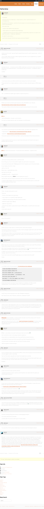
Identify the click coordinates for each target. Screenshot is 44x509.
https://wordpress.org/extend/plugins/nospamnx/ (16, 133)
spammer (2, 492)
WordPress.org (27, 506)
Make (32, 3)
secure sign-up (3, 486)
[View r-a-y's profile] (2, 77)
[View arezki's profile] (2, 433)
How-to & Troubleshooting (7, 467)
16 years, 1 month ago (8, 473)
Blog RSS (42, 506)
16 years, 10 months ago (39, 222)
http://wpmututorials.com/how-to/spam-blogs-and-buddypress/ (14, 104)
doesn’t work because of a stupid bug (26, 321)
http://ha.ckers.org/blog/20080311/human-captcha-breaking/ (14, 386)
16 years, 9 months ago (39, 347)
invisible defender (3, 482)
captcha (1, 480)
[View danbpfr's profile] (2, 155)
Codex (23, 3)
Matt (40, 506)
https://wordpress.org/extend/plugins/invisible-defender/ (20, 131)
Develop (28, 3)
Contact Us (3, 506)
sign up (1, 487)
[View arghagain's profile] (2, 300)
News (19, 3)
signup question (3, 490)
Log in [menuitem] (36, 0)
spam (1, 491)
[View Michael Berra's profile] (2, 13)
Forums (36, 3)
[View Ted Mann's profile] (2, 223)
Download (41, 3)
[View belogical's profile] (2, 348)
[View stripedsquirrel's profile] (2, 241)
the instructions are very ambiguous (25, 266)
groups (1, 481)
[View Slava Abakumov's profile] (2, 112)
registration (2, 485)
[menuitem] (1, 1)
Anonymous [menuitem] (40, 0)
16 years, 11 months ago (39, 62)
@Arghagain (4, 317)
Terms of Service (11, 506)
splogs (1, 494)
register (1, 483)
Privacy (7, 506)
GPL (0, 506)
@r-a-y (3, 116)
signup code (2, 489)
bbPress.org (31, 506)
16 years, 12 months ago (39, 48)
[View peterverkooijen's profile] (2, 49)
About (15, 3)
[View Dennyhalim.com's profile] (2, 366)
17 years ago (41, 12)
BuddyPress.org (1, 4)
